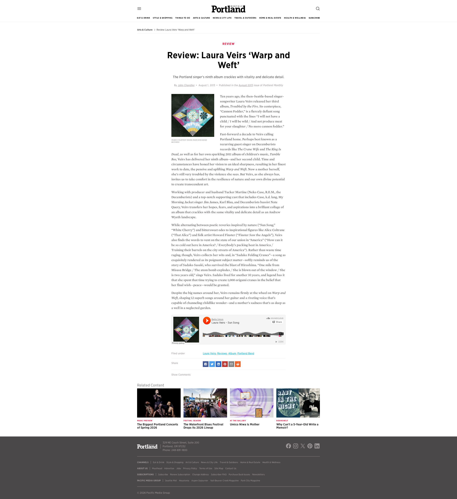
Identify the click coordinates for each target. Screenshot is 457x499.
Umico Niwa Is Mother (244, 424)
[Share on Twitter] (212, 364)
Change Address (200, 474)
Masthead (157, 468)
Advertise (169, 468)
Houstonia (184, 480)
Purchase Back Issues (239, 474)
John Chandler (186, 85)
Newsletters (258, 474)
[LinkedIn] (317, 446)
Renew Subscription (180, 474)
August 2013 (246, 85)
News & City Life (222, 18)
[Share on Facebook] (206, 364)
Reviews (222, 353)
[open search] (318, 9)
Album (232, 353)
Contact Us (230, 468)
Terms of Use (205, 468)
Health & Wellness (295, 18)
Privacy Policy (190, 468)
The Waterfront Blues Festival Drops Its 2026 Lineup (203, 426)
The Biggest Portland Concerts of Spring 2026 (157, 426)
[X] (302, 446)
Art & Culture (192, 462)
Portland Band (245, 353)
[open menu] (139, 9)
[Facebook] (288, 446)
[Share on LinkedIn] (218, 364)
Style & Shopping (162, 18)
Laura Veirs (209, 353)
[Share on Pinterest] (225, 364)
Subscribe (314, 18)
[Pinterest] (309, 446)
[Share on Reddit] (238, 364)
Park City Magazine (250, 480)
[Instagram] (295, 446)
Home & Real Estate (270, 18)
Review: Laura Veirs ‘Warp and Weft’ (176, 30)
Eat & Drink (143, 18)
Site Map (218, 468)
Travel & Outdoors (245, 18)
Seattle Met (171, 480)
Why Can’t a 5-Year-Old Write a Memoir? (297, 426)
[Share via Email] (231, 364)
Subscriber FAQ (219, 474)
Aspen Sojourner (199, 480)
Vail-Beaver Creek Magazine (224, 480)
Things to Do (182, 18)
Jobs (178, 468)
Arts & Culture (201, 18)
